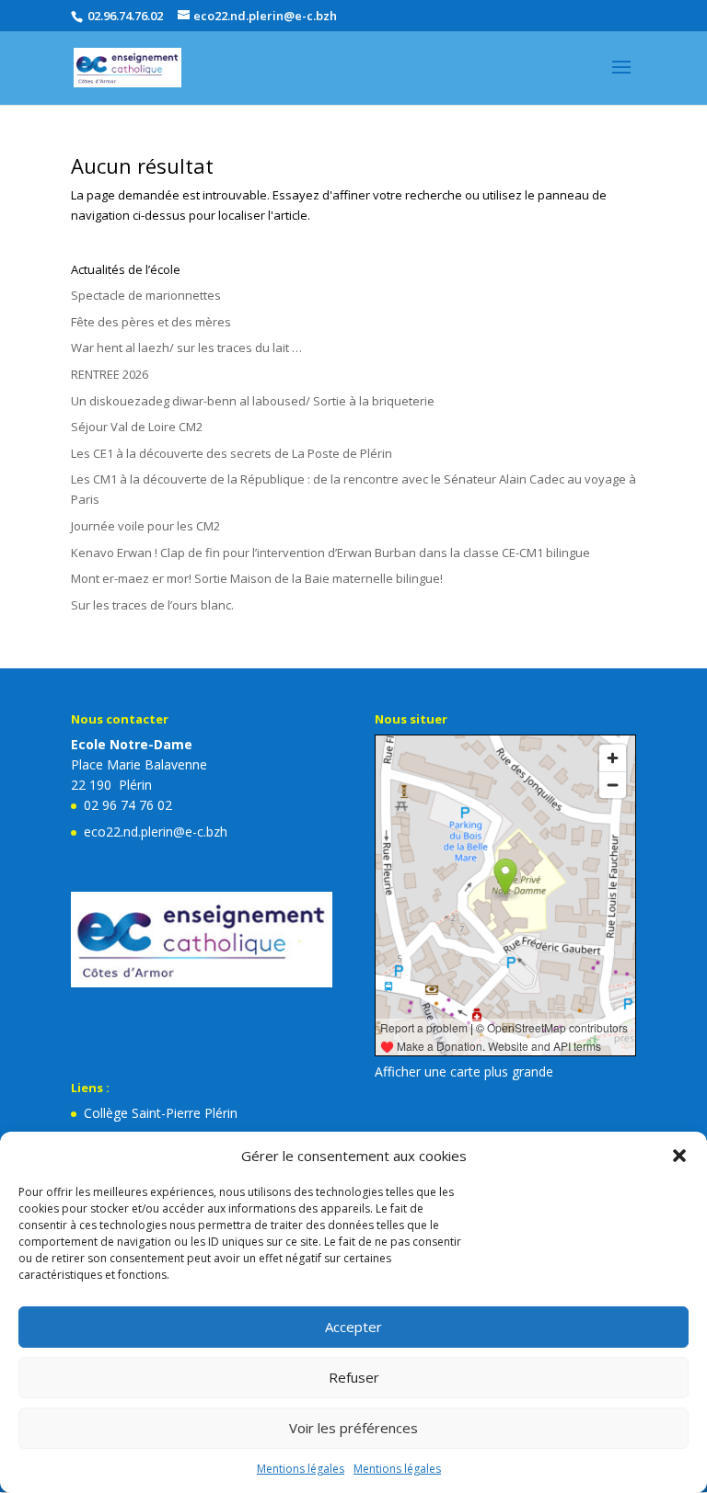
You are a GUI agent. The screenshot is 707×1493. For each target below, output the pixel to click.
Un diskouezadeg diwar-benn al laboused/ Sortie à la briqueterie (253, 401)
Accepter (353, 1326)
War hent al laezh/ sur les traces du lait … (186, 347)
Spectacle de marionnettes (146, 295)
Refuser (354, 1377)
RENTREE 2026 (109, 374)
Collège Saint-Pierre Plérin (161, 1113)
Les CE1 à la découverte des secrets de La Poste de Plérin (231, 453)
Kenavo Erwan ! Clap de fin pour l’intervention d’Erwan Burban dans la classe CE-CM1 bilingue (330, 552)
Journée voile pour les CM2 (145, 526)
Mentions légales (300, 1468)
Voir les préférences (353, 1428)
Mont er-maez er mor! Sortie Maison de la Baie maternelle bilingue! (257, 578)
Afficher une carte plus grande (464, 1071)
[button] (679, 1155)
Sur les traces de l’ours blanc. (152, 605)
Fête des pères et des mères (151, 321)
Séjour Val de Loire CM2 (137, 426)
